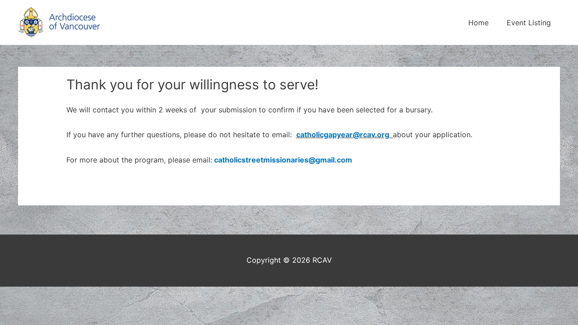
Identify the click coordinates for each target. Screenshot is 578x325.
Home (478, 22)
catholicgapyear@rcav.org (342, 134)
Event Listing (529, 22)
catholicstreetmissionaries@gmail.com (283, 159)
